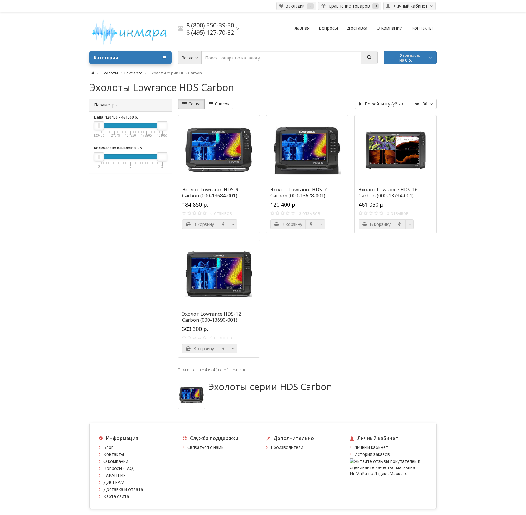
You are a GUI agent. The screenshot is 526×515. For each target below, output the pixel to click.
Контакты (113, 454)
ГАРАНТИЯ (114, 475)
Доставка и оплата (123, 489)
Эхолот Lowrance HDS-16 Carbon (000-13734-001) (388, 192)
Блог (108, 447)
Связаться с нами (205, 447)
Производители (287, 447)
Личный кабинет (371, 447)
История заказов (372, 454)
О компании (115, 461)
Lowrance (133, 73)
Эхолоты (109, 73)
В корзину (202, 224)
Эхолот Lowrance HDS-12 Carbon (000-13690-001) (211, 317)
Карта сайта (116, 496)
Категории (106, 57)
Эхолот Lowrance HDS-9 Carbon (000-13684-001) (210, 192)
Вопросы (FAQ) (119, 468)
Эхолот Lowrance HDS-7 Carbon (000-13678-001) (298, 192)
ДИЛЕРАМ (113, 482)
